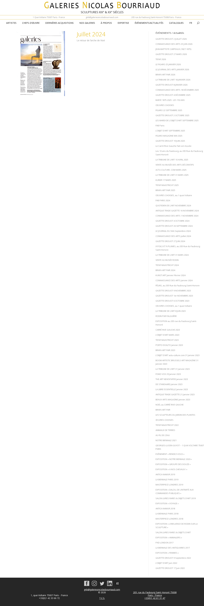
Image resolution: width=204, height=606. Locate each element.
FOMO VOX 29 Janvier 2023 (168, 374)
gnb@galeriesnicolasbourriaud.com (102, 17)
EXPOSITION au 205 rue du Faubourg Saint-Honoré (176, 323)
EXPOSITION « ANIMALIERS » (169, 537)
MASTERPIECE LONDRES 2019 (169, 484)
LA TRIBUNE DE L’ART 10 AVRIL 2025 (172, 159)
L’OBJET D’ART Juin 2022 (166, 563)
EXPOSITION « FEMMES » (167, 552)
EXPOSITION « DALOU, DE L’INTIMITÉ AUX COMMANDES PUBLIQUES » (175, 491)
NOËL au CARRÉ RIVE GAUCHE (170, 404)
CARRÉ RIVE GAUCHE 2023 (168, 329)
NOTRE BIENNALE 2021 (166, 440)
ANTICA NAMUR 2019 (165, 474)
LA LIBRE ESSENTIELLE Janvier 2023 (172, 389)
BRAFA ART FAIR (163, 409)
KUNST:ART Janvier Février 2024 (171, 275)
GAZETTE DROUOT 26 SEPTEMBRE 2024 (174, 225)
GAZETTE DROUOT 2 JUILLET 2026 (171, 38)
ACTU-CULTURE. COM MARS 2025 (171, 169)
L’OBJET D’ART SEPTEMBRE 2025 (170, 130)
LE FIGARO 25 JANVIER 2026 (168, 64)
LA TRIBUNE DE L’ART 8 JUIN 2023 (171, 311)
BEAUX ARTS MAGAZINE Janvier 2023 (173, 399)
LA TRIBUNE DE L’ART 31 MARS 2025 (172, 174)
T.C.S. (102, 598)
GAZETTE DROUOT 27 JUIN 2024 (170, 241)
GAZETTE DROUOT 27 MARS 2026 (171, 54)
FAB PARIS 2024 (163, 200)
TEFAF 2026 (161, 59)
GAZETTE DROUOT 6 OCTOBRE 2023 (172, 300)
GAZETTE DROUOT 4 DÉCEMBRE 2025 (173, 95)
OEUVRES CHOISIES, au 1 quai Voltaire (174, 195)
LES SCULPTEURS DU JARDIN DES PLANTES (175, 414)
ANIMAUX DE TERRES (165, 430)
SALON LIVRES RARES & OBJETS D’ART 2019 (176, 498)
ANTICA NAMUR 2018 (165, 508)
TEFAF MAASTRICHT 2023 (167, 340)
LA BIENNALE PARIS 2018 (167, 513)
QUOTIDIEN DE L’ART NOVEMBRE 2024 (173, 205)
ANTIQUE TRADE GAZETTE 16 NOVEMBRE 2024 (177, 210)
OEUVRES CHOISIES (165, 105)
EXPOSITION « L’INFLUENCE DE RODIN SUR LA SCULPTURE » (177, 525)
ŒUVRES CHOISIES (164, 419)
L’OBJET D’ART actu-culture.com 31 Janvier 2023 (178, 355)
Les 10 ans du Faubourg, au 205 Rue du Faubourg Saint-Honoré (179, 153)
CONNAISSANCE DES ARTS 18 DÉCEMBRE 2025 (177, 89)
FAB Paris (160, 125)
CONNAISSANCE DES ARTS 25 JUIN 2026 (174, 44)
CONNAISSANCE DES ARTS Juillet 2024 (173, 236)
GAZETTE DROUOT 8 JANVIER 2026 (171, 84)
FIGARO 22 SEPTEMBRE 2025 (169, 110)
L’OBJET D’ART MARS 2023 (167, 334)
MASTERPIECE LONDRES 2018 (169, 518)
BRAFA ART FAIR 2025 (165, 190)
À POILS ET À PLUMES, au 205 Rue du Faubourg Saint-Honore (178, 248)
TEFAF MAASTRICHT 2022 (167, 425)
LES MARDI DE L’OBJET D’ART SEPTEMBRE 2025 (177, 120)
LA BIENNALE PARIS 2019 (167, 479)
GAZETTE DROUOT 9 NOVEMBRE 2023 (173, 290)
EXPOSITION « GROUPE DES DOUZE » (173, 464)
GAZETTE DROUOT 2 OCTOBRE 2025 (172, 115)
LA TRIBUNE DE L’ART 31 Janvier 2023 (173, 369)
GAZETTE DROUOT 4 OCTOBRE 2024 (172, 220)
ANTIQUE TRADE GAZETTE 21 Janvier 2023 (175, 394)
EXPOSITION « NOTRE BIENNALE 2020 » (174, 459)
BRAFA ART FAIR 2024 (165, 270)
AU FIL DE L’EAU (163, 435)
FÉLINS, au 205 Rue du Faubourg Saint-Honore (178, 285)
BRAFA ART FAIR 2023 (165, 350)
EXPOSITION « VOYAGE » (167, 503)
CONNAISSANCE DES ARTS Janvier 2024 (174, 280)
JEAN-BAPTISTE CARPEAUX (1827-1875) (173, 49)
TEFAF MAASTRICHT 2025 (167, 185)
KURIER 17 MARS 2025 (166, 180)
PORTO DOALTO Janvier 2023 (169, 345)
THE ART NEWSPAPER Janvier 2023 (172, 379)
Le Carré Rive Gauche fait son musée (173, 145)
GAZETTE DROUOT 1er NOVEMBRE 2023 (174, 295)
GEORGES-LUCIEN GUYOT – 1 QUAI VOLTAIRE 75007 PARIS (180, 447)
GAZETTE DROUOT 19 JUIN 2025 (170, 140)
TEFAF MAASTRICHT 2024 (167, 265)
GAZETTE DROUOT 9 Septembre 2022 (173, 557)
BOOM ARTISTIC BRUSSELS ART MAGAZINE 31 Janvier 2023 (177, 362)
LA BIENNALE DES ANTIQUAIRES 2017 (173, 547)
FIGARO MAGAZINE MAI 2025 (169, 135)
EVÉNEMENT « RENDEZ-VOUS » (170, 454)
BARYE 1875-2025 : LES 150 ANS (170, 100)
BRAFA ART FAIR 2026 (165, 74)
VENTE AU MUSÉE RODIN (167, 260)
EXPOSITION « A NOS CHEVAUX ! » (171, 469)
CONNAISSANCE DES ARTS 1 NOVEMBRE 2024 (177, 215)
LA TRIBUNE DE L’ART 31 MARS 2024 (172, 254)
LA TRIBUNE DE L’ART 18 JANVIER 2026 (173, 79)
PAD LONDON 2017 (164, 542)
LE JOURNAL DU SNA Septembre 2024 (173, 231)
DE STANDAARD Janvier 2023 (169, 384)
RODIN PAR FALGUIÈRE (166, 316)
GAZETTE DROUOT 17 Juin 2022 (170, 568)
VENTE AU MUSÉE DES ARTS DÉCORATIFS (175, 164)
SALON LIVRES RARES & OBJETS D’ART (173, 532)
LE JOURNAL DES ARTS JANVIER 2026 (172, 69)
